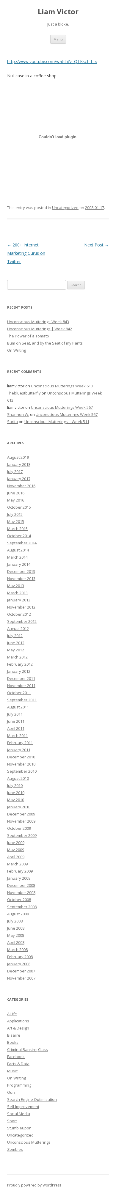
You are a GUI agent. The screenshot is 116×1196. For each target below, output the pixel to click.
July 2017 (15, 471)
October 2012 (19, 614)
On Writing (16, 350)
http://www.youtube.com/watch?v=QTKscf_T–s (52, 61)
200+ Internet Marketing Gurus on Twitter (26, 253)
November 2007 (21, 978)
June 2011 (15, 721)
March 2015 (17, 528)
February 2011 (20, 742)
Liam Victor (58, 11)
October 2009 (19, 828)
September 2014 (22, 543)
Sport (12, 1120)
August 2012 (18, 628)
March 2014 (17, 557)
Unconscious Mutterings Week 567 (62, 407)
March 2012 (17, 657)
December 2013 (21, 571)
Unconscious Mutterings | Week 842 (39, 328)
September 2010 (22, 771)
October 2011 (19, 692)
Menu (58, 39)
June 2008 (15, 928)
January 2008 (18, 963)
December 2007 (21, 971)
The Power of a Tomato (28, 336)
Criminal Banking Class (27, 1049)
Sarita (12, 421)
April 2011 (15, 728)
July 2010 (15, 785)
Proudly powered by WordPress (34, 1185)
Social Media (18, 1113)
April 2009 (15, 856)
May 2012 (15, 650)
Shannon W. (18, 414)
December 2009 (21, 814)
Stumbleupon (19, 1128)
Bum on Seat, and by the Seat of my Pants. (45, 343)
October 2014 (19, 535)
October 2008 (19, 899)
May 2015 (15, 521)
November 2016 (21, 485)
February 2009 (20, 871)
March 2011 (17, 735)
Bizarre (13, 1035)
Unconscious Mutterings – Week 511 (56, 421)
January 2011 (18, 749)
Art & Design (18, 1028)
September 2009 (22, 835)
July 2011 (15, 714)
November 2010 (21, 764)
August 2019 (18, 457)
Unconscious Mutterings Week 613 (62, 386)
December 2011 (21, 678)
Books (12, 1042)
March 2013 (17, 592)
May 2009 (15, 849)
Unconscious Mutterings (29, 1142)
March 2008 (17, 949)
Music (12, 1071)
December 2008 (21, 885)
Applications (18, 1021)
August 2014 (18, 550)
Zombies (15, 1149)
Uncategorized (65, 207)
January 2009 (18, 878)
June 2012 (15, 642)
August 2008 (18, 914)
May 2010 (15, 799)
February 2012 (20, 664)
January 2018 (18, 464)
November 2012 (21, 607)
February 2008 (20, 956)
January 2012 (18, 671)
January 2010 (18, 807)
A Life (12, 1013)
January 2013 (18, 600)
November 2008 (21, 892)
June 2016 (15, 493)
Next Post (96, 245)
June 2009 (15, 842)
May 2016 (15, 500)
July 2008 (15, 921)
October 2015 (19, 507)
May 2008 (15, 935)
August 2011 (18, 707)
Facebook (16, 1056)
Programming (19, 1085)
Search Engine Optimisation (32, 1099)
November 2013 (21, 578)
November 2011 (21, 685)
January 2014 (18, 564)
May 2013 (15, 585)
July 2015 (15, 514)
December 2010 (21, 757)
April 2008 (15, 942)
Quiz (11, 1092)
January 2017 (18, 478)
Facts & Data (18, 1063)
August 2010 (18, 778)
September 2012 (22, 621)
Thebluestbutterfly (24, 393)
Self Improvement (23, 1106)
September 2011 (22, 699)
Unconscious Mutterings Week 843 (38, 321)
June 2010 (15, 792)
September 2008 (22, 906)
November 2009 (21, 821)
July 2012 (15, 635)
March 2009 (17, 864)
